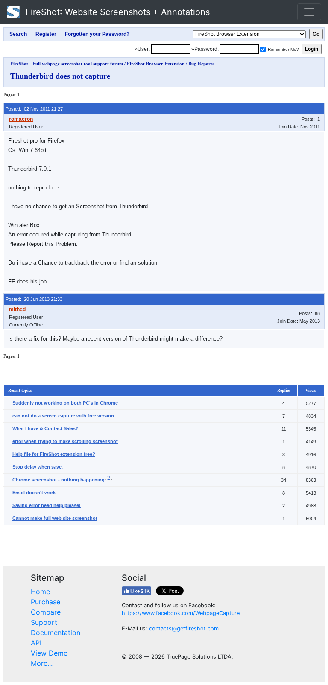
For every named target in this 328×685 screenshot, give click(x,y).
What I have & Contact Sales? (45, 428)
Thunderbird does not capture (60, 76)
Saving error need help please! (46, 505)
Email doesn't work (34, 492)
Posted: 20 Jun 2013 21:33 (34, 299)
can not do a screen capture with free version (63, 415)
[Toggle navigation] (309, 11)
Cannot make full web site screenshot (54, 518)
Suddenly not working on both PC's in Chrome (65, 402)
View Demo (49, 653)
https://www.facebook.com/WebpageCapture (181, 613)
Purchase (45, 602)
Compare (46, 612)
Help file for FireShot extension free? (53, 454)
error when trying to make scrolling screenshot (65, 441)
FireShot (116, 12)
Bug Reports (201, 63)
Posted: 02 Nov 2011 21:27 (34, 108)
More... (42, 663)
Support (44, 622)
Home (40, 591)
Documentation (55, 632)
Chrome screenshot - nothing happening (58, 479)
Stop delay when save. (37, 466)
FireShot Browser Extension (155, 63)
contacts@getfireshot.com (184, 628)
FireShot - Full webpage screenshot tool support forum (66, 63)
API (36, 642)
